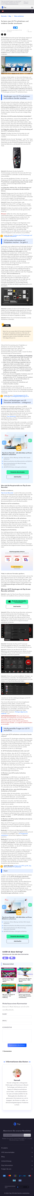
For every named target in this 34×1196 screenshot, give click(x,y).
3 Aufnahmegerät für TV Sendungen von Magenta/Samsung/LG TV (16, 396)
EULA (6, 1187)
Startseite (4, 16)
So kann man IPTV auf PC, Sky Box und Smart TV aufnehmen (17, 866)
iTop (17, 1124)
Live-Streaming (11, 416)
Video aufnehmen (19, 16)
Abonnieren (27, 1135)
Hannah (3, 31)
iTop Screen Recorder (3, 11)
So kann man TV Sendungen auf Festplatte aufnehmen (18, 236)
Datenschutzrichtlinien (10, 1186)
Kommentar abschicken (17, 1045)
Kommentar (7, 1027)
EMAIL (5, 1020)
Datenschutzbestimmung (11, 3)
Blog (10, 16)
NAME (5, 1014)
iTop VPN (4, 7)
